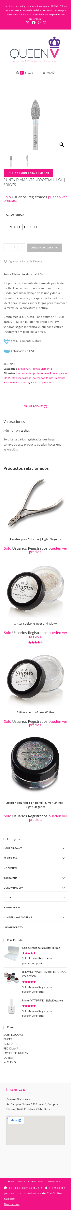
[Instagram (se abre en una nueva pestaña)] (44, 23)
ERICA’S (8, 1039)
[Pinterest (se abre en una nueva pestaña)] (39, 23)
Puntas (25, 382)
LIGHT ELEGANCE (13, 1034)
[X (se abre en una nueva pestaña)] (28, 23)
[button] (23, 261)
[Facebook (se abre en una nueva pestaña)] (34, 23)
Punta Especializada (19, 378)
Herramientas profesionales (32, 373)
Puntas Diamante (42, 368)
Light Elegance (13, 848)
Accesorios (39, 378)
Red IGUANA (10, 877)
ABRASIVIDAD (15, 215)
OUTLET (8, 897)
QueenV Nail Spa (13, 887)
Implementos (47, 382)
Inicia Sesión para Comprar (28, 173)
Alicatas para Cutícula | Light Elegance (36, 539)
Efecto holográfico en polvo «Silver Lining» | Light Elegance (36, 805)
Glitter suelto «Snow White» (35, 712)
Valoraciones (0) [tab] (35, 406)
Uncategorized (13, 927)
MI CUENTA (10, 1062)
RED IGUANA (11, 1048)
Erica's (34, 382)
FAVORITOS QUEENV (16, 1053)
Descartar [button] (12, 1204)
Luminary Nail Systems (18, 917)
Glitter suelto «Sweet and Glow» (35, 623)
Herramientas (12, 382)
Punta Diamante (55, 378)
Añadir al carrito (44, 247)
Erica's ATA (24, 368)
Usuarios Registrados (29, 197)
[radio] (14, 227)
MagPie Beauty (13, 907)
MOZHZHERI (10, 868)
